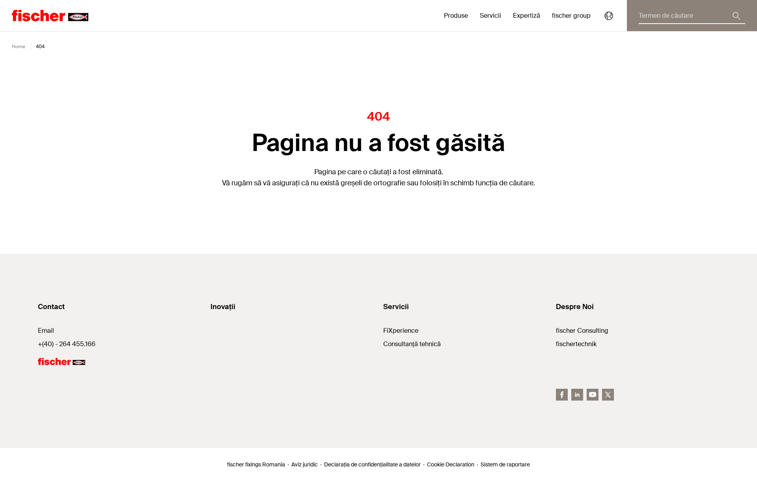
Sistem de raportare (505, 464)
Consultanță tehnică (412, 344)
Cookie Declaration (450, 464)
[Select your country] (608, 15)
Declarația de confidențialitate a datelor (372, 464)
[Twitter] (608, 395)
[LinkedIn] (577, 395)
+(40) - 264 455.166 (66, 344)
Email (46, 330)
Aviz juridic (304, 464)
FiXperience (400, 330)
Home (18, 46)
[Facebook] (562, 395)
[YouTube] (593, 395)
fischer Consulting (582, 330)
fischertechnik (576, 344)
